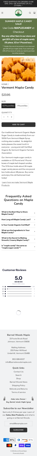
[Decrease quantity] (4, 117)
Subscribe (18, 430)
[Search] (30, 13)
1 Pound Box (22, 106)
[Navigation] (2, 13)
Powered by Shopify (18, 453)
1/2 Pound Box (8, 106)
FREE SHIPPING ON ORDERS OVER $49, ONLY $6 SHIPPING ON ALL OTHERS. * (18, 4)
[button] (22, 60)
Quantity (7, 112)
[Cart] (34, 13)
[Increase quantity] (11, 117)
